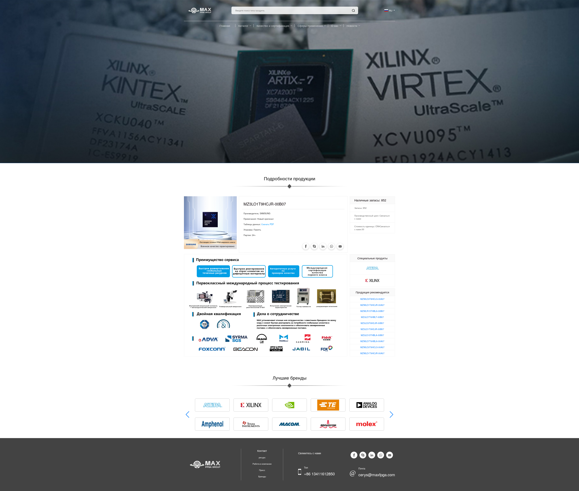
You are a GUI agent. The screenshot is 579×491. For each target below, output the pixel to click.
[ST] (289, 424)
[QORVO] (328, 405)
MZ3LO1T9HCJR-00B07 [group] (372, 329)
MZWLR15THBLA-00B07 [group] (372, 311)
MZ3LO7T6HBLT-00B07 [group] (372, 317)
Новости (352, 26)
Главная (225, 26)
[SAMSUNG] (366, 405)
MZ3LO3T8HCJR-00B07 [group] (372, 323)
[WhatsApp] (331, 246)
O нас (334, 26)
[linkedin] (323, 246)
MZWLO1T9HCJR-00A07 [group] (372, 304)
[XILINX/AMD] (372, 280)
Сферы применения (310, 26)
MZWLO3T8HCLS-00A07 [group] (372, 298)
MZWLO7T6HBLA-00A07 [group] (372, 341)
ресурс (262, 457)
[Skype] (314, 246)
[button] (391, 414)
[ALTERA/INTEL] (372, 267)
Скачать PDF (267, 224)
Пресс (262, 470)
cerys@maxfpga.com (376, 474)
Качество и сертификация (273, 26)
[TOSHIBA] (328, 424)
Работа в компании (262, 463)
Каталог (243, 26)
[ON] (366, 424)
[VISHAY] (251, 424)
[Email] (340, 246)
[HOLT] (289, 405)
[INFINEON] (212, 424)
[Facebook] (305, 246)
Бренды (262, 476)
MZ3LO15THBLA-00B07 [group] (372, 335)
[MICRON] (251, 405)
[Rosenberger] (212, 405)
